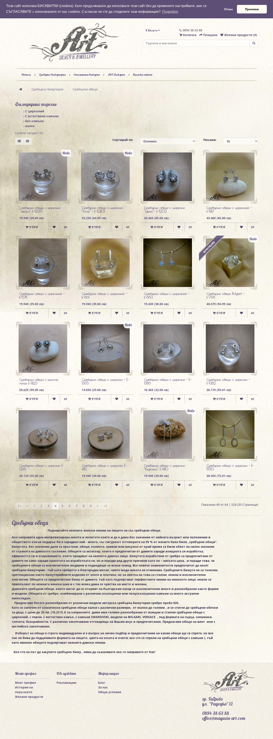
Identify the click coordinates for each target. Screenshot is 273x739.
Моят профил (25, 683)
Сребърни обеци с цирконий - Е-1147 (229, 209)
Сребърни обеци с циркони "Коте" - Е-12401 (102, 209)
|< (19, 506)
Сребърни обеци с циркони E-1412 (104, 467)
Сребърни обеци (85, 89)
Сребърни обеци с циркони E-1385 (41, 467)
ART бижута (116, 75)
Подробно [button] (170, 11)
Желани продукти (29, 697)
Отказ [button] (228, 9)
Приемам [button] (252, 9)
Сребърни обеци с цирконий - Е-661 (104, 295)
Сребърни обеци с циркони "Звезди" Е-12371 (39, 209)
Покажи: (209, 140)
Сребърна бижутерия (52, 75)
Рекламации (66, 683)
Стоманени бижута (87, 75)
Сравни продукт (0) (29, 133)
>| (105, 506)
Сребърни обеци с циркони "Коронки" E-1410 (164, 467)
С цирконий (33, 111)
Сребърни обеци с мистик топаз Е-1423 (38, 381)
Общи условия (109, 692)
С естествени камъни (41, 116)
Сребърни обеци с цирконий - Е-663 (166, 295)
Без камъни (33, 121)
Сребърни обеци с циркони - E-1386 (167, 381)
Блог (101, 683)
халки (29, 126)
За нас (103, 687)
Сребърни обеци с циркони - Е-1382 (228, 381)
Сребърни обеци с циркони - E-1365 (105, 381)
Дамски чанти (142, 75)
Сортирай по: (122, 140)
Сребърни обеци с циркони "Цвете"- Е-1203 (164, 209)
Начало (26, 75)
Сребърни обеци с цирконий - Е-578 (42, 295)
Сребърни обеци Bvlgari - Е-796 (225, 295)
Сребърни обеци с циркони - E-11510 (230, 467)
